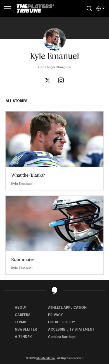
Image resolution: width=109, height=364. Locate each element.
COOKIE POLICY (61, 322)
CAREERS (22, 315)
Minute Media (45, 358)
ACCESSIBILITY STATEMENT (71, 329)
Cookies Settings (61, 336)
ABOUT (21, 307)
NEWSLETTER (26, 329)
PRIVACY (55, 315)
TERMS (20, 322)
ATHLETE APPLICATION (67, 307)
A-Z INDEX (23, 336)
